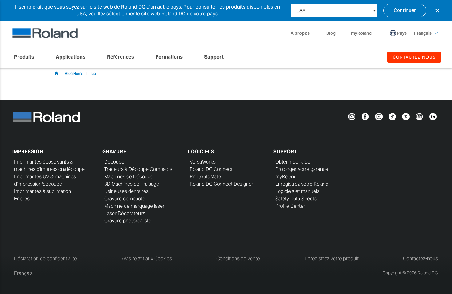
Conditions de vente (238, 258)
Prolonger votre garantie (301, 169)
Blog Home (74, 73)
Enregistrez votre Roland (301, 184)
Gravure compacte (124, 198)
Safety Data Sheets (296, 198)
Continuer (405, 10)
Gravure (114, 151)
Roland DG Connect (211, 169)
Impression (27, 151)
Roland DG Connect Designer (221, 184)
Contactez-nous (420, 258)
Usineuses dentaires (126, 191)
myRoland (286, 176)
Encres (22, 198)
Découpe (114, 162)
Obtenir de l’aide (292, 162)
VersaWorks (203, 162)
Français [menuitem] (423, 33)
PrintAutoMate (205, 176)
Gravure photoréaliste (127, 221)
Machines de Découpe (128, 176)
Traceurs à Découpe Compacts (138, 169)
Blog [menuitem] (331, 33)
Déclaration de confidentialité (45, 258)
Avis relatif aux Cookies (147, 258)
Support (285, 151)
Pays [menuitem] (402, 33)
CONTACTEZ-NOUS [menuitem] (414, 57)
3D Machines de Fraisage (131, 184)
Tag (93, 73)
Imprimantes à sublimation (42, 191)
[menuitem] (27, 57)
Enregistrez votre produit (332, 258)
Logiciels (201, 151)
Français (23, 273)
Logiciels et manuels (297, 191)
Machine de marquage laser (134, 206)
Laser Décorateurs (124, 213)
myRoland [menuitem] (361, 33)
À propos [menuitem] (300, 33)
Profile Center (290, 206)
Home (56, 73)
